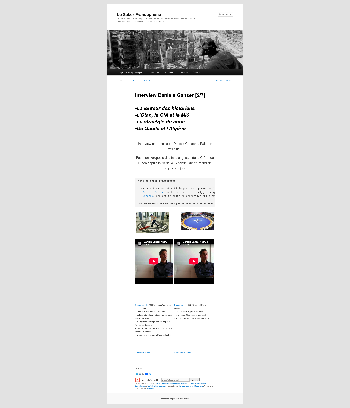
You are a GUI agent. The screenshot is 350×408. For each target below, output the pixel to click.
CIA (158, 383)
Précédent (218, 80)
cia (179, 386)
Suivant (229, 80)
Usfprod (147, 196)
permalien (150, 388)
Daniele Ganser (153, 192)
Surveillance (140, 386)
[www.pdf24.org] (137, 379)
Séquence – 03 (141, 304)
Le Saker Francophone (139, 14)
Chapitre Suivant (142, 352)
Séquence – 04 (181, 304)
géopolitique (194, 386)
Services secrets (201, 383)
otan (201, 386)
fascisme (185, 386)
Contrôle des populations (170, 383)
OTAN (192, 383)
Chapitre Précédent (182, 352)
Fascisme (185, 383)
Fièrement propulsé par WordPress (175, 398)
